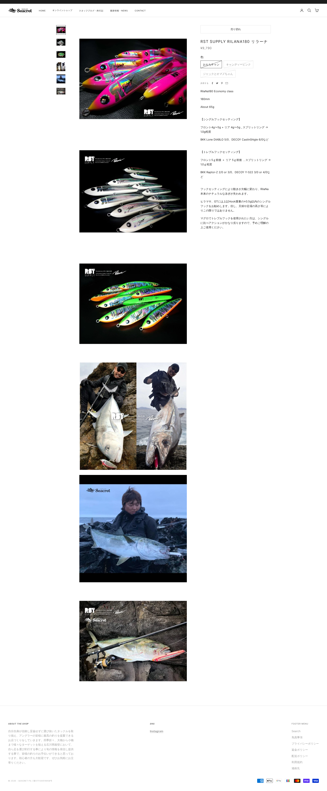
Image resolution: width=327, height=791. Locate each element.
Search (296, 731)
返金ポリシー (300, 749)
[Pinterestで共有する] (222, 83)
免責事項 (297, 737)
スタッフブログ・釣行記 (91, 10)
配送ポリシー (300, 756)
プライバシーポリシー (305, 743)
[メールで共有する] (226, 83)
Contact (140, 10)
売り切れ (236, 29)
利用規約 (297, 762)
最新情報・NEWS (119, 10)
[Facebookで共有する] (212, 83)
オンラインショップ (62, 10)
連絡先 (296, 768)
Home (42, 10)
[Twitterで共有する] (217, 83)
